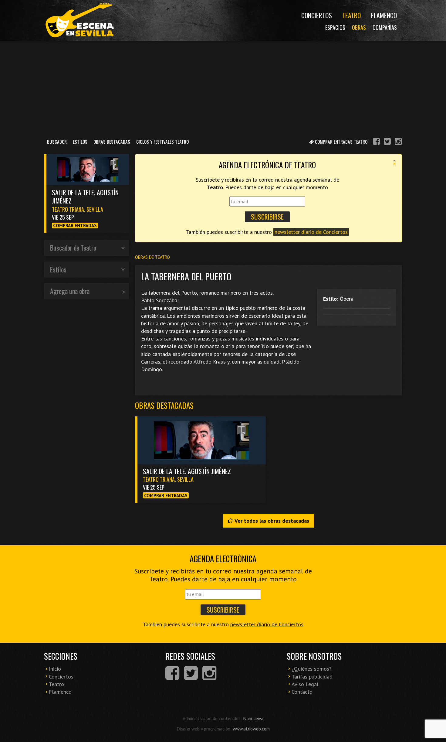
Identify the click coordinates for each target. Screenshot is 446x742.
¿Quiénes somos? (312, 668)
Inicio (55, 668)
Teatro (351, 15)
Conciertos (316, 15)
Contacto (302, 691)
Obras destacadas (164, 405)
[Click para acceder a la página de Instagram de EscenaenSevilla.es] (398, 142)
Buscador (57, 141)
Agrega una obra (70, 291)
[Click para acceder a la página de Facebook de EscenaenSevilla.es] (376, 142)
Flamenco (384, 15)
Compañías (385, 27)
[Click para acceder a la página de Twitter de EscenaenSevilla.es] (387, 142)
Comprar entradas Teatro (340, 141)
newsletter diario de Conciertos (311, 231)
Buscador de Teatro (73, 247)
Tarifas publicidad (312, 676)
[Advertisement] (223, 87)
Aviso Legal (305, 684)
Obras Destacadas (111, 141)
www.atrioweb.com (251, 729)
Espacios (335, 27)
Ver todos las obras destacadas (271, 520)
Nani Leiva (253, 718)
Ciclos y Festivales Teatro (162, 141)
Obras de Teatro (152, 257)
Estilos (80, 141)
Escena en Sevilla (79, 20)
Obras (359, 27)
